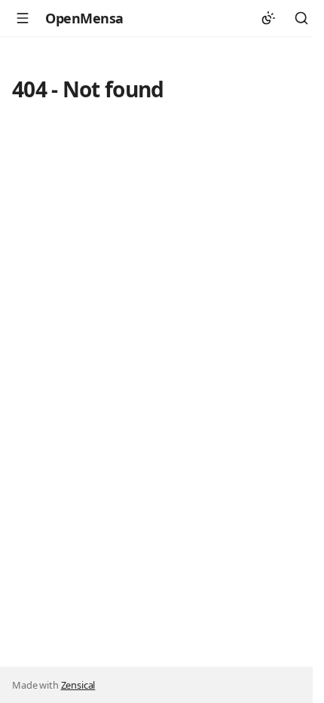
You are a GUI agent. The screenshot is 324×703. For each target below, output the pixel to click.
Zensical (78, 685)
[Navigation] (22, 18)
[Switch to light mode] (268, 18)
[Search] (301, 18)
